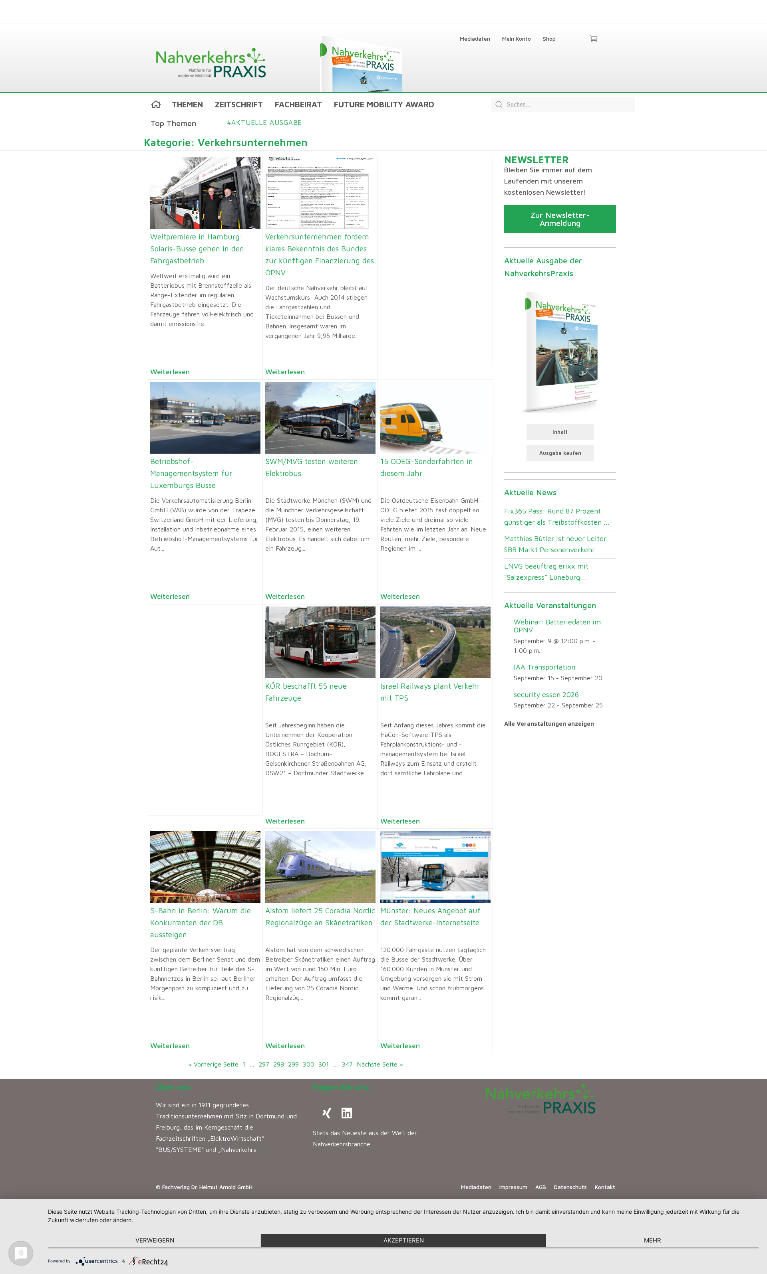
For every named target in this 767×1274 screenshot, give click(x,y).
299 (293, 1064)
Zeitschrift (239, 104)
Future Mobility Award (384, 104)
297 (263, 1064)
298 (278, 1064)
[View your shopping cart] (593, 39)
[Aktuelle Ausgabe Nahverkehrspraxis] (560, 351)
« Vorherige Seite (213, 1064)
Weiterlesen (170, 371)
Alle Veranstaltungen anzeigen (549, 723)
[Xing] (327, 1113)
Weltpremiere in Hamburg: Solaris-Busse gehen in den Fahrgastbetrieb (197, 248)
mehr (652, 1240)
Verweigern (154, 1240)
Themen (187, 104)
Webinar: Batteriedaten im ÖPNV (557, 626)
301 (323, 1064)
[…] (263, 1149)
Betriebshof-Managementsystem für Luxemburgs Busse (191, 473)
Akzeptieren (404, 1240)
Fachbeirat (298, 104)
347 (347, 1064)
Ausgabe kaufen (560, 453)
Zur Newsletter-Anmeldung (560, 218)
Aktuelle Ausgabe (264, 122)
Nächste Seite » (380, 1064)
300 (308, 1064)
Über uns (173, 1087)
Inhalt (560, 432)
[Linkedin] (347, 1113)
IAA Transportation (544, 667)
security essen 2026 (546, 694)
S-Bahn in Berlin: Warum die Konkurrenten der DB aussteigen (200, 922)
